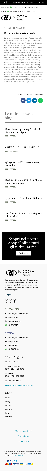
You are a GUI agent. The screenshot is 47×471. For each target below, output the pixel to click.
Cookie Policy (23, 441)
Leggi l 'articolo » (11, 136)
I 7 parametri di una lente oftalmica (23, 198)
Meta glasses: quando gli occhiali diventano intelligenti (22, 131)
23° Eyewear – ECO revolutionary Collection (23, 164)
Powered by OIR (19, 456)
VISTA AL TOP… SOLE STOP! (22, 147)
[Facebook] (2, 2)
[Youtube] (14, 301)
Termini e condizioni (23, 431)
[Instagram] (5, 2)
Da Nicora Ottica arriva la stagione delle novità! (23, 215)
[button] (40, 18)
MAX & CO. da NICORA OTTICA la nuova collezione (23, 182)
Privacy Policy (23, 436)
